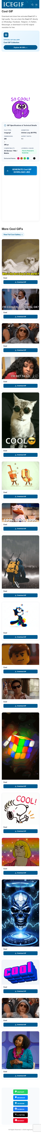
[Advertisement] (20, 75)
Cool (5, 278)
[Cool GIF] (20, 257)
